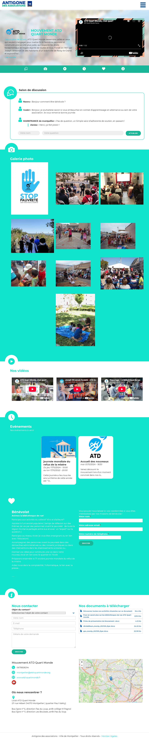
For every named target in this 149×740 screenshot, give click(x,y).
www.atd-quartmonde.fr (28, 677)
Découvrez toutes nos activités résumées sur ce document (107, 611)
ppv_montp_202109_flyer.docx (95, 631)
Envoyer (86, 543)
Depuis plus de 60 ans (16, 39)
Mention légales (109, 736)
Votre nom (84, 516)
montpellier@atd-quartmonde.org (33, 672)
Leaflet (129, 702)
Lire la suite (10, 57)
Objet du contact (20, 609)
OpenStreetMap (135, 702)
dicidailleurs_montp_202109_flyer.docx (99, 626)
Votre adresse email (89, 525)
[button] (32, 188)
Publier (134, 133)
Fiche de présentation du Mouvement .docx (101, 621)
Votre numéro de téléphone (93, 534)
